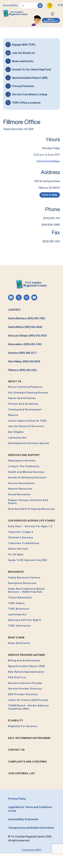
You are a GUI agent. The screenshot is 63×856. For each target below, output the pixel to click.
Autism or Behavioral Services (27, 477)
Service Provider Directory (25, 688)
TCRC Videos (16, 603)
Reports (13, 415)
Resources (16, 572)
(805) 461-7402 (33, 344)
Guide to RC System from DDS (27, 560)
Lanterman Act (17, 438)
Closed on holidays (48, 161)
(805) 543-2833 (38, 335)
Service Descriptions (21, 483)
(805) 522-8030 (31, 361)
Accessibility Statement (23, 819)
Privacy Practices (23, 86)
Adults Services (18, 549)
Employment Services (22, 460)
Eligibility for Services (22, 726)
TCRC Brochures (18, 609)
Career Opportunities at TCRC (27, 421)
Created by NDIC (31, 850)
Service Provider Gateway (26, 655)
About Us (14, 381)
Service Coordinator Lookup (29, 94)
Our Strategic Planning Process (28, 392)
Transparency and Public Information (31, 827)
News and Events (22, 61)
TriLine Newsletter (20, 597)
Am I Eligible (16, 432)
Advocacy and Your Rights (24, 620)
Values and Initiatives (22, 398)
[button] (53, 14)
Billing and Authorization (24, 660)
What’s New (16, 637)
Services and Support (24, 455)
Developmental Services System (28, 443)
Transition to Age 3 (20, 532)
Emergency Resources (22, 583)
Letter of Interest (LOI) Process (28, 700)
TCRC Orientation (19, 626)
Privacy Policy (17, 798)
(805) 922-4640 (33, 327)
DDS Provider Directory (23, 694)
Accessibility (10, 5)
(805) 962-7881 (36, 318)
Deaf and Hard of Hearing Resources (31, 509)
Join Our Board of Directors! (26, 426)
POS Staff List (17, 677)
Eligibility (15, 720)
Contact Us (16, 750)
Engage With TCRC (24, 44)
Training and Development (25, 409)
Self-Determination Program (29, 738)
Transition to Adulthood (23, 543)
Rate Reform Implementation (26, 672)
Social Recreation (19, 494)
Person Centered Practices (25, 387)
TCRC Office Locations (26, 102)
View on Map (49, 195)
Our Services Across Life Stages (31, 520)
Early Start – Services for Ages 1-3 (30, 526)
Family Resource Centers (24, 577)
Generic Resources (20, 489)
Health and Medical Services (26, 472)
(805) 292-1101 (28, 370)
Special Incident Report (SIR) (29, 77)
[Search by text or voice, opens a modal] (31, 5)
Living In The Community (23, 466)
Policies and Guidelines (23, 404)
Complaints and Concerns (27, 762)
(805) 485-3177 (28, 352)
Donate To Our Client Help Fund (31, 69)
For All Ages (16, 554)
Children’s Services (20, 537)
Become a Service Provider (25, 683)
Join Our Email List (23, 53)
